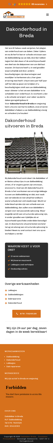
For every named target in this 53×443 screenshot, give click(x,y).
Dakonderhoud (15, 303)
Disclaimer (43, 437)
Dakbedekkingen (15, 294)
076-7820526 (15, 423)
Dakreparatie (14, 299)
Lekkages (12, 290)
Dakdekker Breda (28, 437)
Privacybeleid (9, 439)
